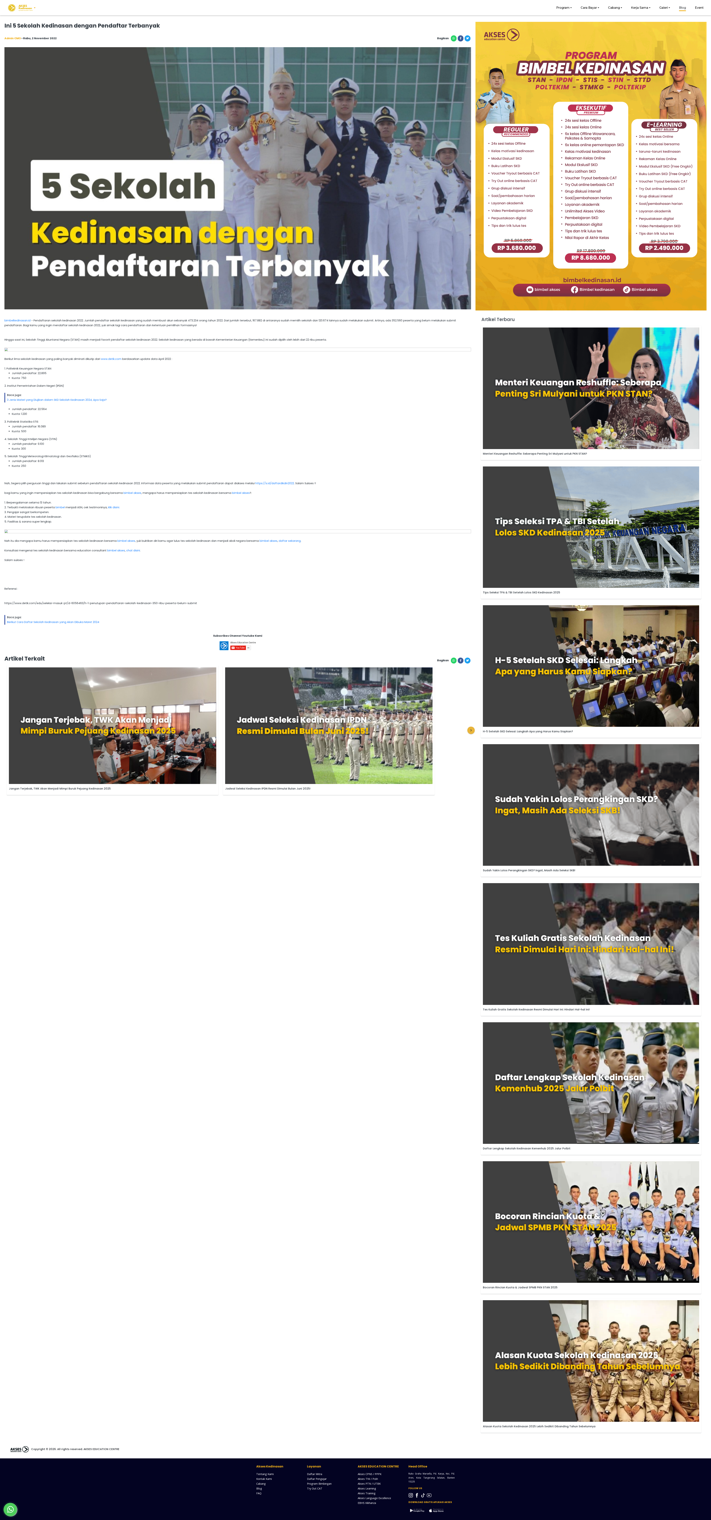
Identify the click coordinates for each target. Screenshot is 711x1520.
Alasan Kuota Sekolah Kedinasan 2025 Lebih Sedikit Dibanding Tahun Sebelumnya (539, 1426)
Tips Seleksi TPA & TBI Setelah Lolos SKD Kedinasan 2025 (521, 592)
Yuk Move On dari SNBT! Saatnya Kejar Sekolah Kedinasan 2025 (52, 788)
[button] (471, 730)
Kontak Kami (264, 1479)
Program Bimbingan (319, 1483)
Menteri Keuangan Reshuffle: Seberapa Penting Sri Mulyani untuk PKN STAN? (535, 454)
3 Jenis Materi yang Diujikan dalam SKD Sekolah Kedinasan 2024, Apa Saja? (57, 400)
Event (699, 7)
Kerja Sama (639, 7)
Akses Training (366, 1493)
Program (563, 7)
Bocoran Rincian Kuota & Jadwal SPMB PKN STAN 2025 (520, 1287)
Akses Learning (367, 1488)
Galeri (663, 7)
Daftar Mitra (314, 1474)
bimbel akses (132, 493)
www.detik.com (111, 359)
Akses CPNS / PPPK (369, 1474)
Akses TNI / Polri (368, 1479)
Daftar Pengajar (317, 1479)
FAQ (258, 1493)
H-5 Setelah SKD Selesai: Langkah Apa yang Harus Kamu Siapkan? (528, 731)
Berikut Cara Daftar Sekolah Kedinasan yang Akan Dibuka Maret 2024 (53, 622)
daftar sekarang (290, 541)
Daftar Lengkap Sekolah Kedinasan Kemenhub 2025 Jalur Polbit (526, 1148)
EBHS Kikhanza (367, 1503)
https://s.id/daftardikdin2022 (274, 483)
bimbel (60, 507)
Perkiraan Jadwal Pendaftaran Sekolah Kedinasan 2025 (263, 789)
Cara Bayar (589, 7)
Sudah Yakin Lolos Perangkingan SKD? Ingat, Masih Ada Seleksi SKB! (529, 870)
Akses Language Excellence (374, 1498)
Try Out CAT (314, 1488)
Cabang (614, 7)
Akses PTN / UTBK (369, 1483)
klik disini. (114, 507)
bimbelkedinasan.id (17, 320)
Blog (682, 7)
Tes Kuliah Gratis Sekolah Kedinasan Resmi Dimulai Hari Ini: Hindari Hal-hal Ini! (536, 1009)
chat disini (133, 550)
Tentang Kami (265, 1474)
